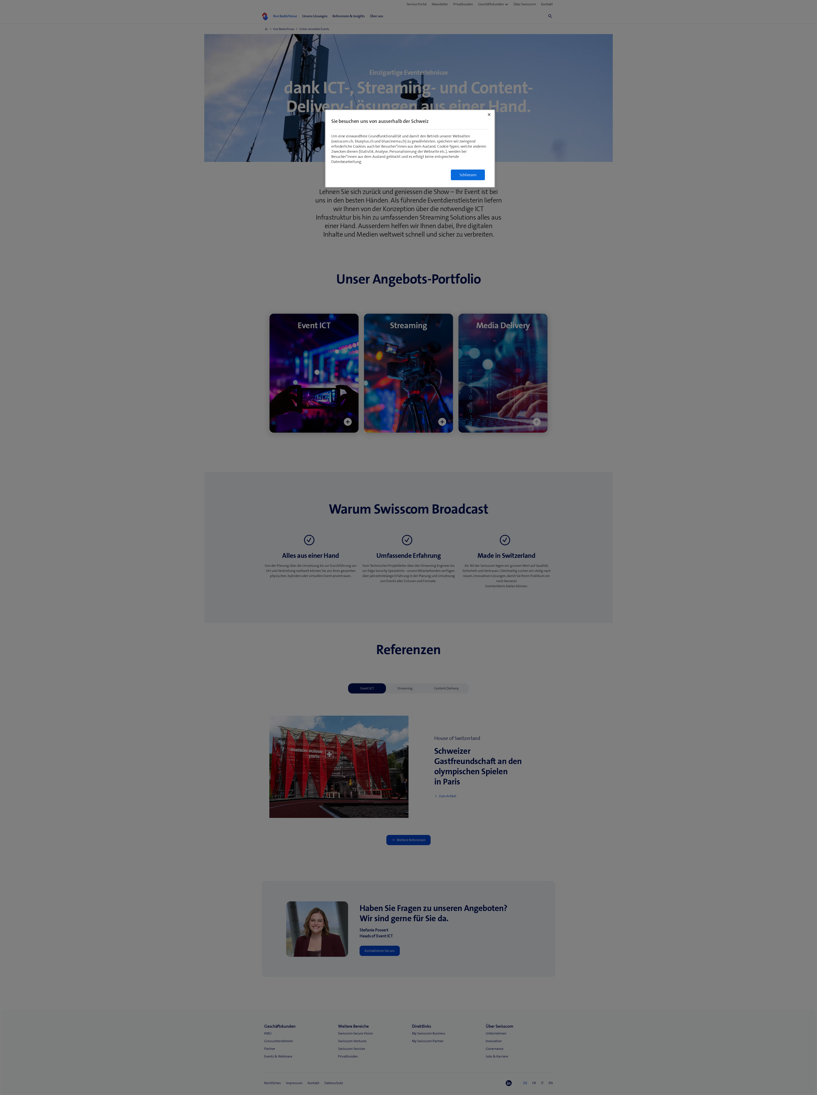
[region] (410, 148)
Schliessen (468, 174)
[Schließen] (489, 114)
